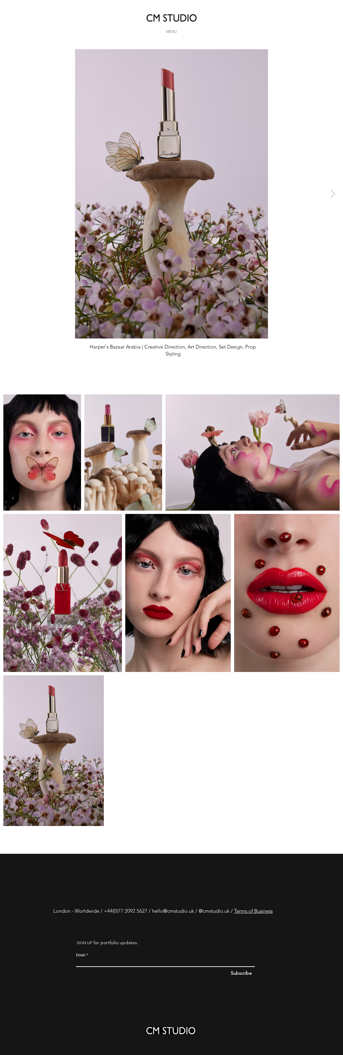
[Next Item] (332, 194)
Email (80, 955)
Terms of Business (253, 911)
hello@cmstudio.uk (173, 911)
